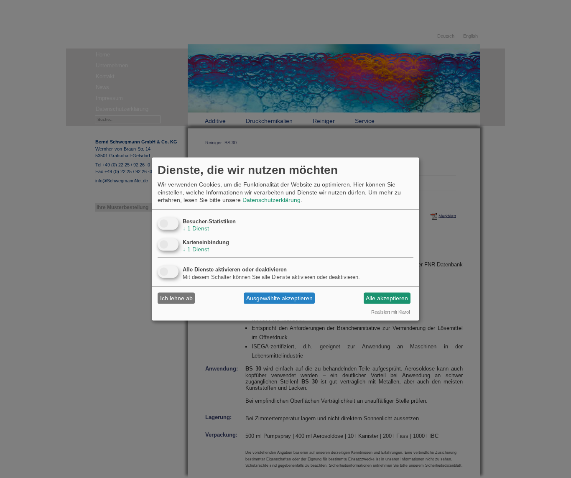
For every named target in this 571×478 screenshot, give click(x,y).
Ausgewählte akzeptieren (279, 298)
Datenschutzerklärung (271, 199)
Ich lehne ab (176, 298)
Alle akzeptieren (387, 298)
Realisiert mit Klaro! (390, 311)
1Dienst (196, 228)
